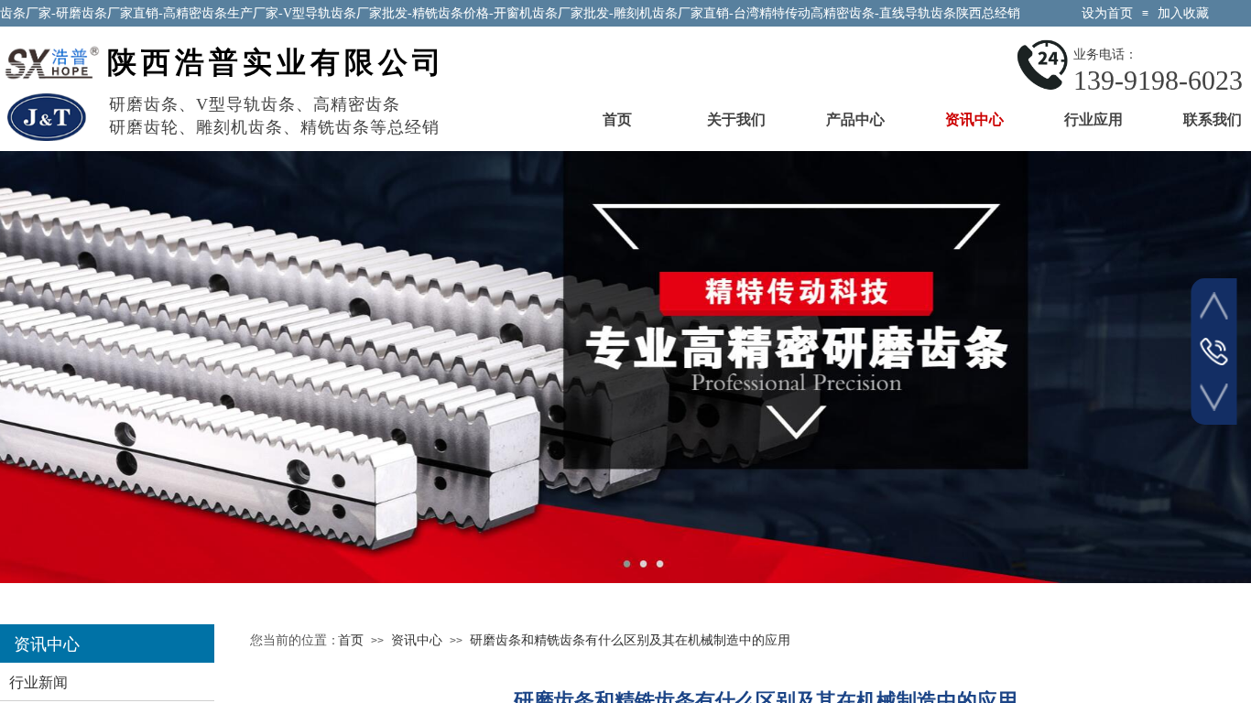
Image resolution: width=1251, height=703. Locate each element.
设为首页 (1107, 13)
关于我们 (736, 119)
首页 (617, 119)
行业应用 (1093, 119)
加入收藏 (1183, 13)
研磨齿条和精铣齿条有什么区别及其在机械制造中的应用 (630, 640)
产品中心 (855, 119)
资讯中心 (974, 119)
